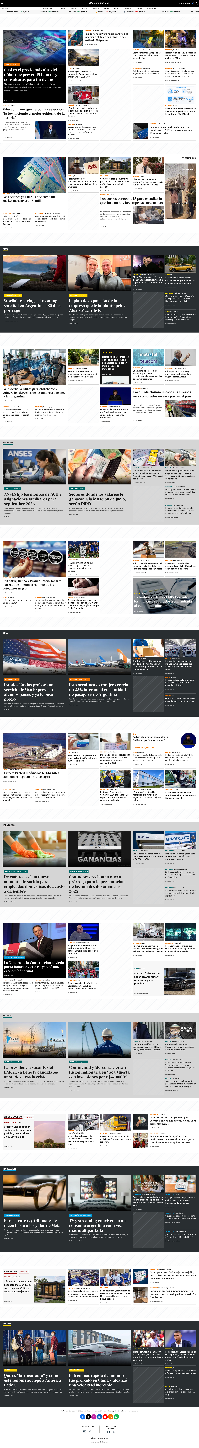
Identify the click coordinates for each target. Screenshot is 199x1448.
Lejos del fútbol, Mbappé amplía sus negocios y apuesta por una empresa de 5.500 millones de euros (180, 1355)
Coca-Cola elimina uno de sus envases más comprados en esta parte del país (162, 394)
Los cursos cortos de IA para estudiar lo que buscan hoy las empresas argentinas (131, 200)
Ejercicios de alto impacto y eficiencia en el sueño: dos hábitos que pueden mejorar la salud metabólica (115, 363)
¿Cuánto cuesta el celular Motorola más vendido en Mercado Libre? (180, 1235)
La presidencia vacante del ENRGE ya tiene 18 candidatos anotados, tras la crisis (31, 1072)
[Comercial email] (108, 1432)
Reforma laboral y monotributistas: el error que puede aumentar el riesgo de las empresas (83, 182)
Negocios (117, 8)
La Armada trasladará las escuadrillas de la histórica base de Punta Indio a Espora (180, 566)
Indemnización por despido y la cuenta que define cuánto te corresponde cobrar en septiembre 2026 (115, 759)
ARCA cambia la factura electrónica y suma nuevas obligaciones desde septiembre (180, 893)
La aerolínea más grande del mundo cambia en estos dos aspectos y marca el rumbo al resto (179, 665)
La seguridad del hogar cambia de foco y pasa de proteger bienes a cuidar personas (180, 1200)
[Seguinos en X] (88, 1416)
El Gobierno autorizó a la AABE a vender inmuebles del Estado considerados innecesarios (179, 758)
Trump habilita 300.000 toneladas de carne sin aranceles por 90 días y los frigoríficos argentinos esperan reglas (50, 604)
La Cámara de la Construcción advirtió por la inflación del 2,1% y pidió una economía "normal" (34, 966)
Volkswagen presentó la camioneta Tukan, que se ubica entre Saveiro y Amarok (82, 74)
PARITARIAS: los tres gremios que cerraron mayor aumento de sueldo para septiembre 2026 (173, 1120)
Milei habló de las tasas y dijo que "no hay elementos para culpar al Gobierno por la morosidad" (114, 413)
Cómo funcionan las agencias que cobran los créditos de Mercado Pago (147, 55)
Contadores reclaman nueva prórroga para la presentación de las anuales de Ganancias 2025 (97, 884)
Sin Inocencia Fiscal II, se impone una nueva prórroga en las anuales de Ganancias (180, 875)
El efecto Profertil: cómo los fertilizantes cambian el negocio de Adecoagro (31, 775)
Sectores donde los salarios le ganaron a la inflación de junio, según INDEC (97, 499)
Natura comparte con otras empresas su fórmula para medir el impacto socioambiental (83, 374)
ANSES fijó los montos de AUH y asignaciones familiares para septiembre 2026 (33, 499)
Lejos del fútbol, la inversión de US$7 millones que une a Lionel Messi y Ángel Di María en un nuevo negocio (115, 1294)
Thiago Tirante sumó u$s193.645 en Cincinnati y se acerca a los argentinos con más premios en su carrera (148, 1355)
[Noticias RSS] (110, 1416)
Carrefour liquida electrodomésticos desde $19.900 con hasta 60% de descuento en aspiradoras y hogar (81, 1139)
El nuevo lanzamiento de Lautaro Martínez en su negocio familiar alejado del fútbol (148, 182)
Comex (139, 8)
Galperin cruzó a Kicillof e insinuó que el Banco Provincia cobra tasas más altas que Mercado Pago (180, 74)
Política (73, 8)
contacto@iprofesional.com (99, 1442)
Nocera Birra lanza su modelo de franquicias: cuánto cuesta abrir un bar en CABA (180, 55)
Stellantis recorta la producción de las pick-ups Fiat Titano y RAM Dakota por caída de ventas (180, 317)
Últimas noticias (48, 8)
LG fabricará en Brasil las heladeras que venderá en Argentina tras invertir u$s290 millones (147, 796)
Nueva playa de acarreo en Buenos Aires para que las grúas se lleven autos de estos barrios (148, 949)
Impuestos (95, 8)
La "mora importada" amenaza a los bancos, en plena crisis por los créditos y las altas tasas (49, 412)
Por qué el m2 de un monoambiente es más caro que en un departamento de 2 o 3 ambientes (173, 1294)
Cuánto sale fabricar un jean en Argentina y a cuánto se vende (146, 72)
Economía (62, 8)
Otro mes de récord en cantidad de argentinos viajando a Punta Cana (180, 700)
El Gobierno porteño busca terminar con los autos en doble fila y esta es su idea (180, 795)
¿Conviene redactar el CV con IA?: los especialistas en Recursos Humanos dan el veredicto (179, 299)
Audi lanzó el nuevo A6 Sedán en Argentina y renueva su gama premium (147, 978)
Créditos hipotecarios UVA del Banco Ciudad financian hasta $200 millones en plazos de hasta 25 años (18, 413)
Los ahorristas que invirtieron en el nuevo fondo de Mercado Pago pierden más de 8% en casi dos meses (148, 474)
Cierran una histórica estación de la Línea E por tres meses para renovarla (115, 1139)
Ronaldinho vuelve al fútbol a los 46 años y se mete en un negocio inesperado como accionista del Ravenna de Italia (18, 987)
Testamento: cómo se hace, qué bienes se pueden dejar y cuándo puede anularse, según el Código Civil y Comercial (83, 604)
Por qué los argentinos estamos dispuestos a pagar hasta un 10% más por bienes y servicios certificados (180, 474)
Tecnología (128, 8)
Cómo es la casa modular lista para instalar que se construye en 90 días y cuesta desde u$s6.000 (114, 182)
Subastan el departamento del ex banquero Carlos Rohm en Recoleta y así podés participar (147, 566)
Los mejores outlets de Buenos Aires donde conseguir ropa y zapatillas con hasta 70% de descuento (180, 492)
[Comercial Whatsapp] (114, 1432)
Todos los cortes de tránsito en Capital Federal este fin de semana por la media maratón (82, 986)
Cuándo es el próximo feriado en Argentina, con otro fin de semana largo (180, 1392)
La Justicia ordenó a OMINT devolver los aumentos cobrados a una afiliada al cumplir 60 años (163, 601)
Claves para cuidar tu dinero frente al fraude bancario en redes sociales (180, 1217)
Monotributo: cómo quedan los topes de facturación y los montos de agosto (180, 856)
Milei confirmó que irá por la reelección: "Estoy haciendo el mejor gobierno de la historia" (34, 113)
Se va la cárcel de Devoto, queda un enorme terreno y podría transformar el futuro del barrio (83, 1294)
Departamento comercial (111, 1428)
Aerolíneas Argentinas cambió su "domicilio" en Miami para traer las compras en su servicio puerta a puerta (147, 665)
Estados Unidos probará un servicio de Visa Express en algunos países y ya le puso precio (28, 692)
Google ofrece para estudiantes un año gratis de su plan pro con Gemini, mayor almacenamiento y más (148, 1201)
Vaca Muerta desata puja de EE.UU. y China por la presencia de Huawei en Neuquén (50, 219)
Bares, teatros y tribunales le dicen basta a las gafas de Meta (32, 1223)
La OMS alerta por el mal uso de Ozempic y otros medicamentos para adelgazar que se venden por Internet (17, 796)
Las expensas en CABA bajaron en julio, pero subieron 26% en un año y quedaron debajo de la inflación (173, 1275)
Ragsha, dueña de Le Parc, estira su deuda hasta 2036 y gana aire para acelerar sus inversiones (50, 795)
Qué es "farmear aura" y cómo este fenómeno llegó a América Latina (32, 1380)
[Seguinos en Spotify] (116, 1416)
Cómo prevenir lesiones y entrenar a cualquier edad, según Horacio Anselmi (178, 374)
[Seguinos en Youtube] (105, 1416)
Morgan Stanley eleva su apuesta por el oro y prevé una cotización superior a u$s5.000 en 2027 (49, 985)
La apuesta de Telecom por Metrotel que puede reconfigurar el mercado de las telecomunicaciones (147, 374)
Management (151, 8)
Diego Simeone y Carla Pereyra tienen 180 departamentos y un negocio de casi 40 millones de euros (148, 281)
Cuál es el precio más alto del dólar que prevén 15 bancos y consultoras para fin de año (30, 74)
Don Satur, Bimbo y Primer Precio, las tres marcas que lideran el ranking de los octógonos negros (32, 585)
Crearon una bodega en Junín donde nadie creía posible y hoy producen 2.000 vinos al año (18, 1132)
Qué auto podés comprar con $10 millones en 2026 (17, 601)
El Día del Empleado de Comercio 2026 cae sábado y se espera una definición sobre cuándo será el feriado (114, 796)
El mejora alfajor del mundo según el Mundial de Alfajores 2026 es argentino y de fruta (180, 683)
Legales (106, 8)
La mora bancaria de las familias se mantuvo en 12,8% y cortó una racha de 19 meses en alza (172, 130)
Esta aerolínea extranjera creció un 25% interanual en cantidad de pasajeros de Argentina (98, 689)
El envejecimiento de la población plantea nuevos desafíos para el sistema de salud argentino (147, 758)
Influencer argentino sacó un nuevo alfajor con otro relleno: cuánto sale (180, 1372)
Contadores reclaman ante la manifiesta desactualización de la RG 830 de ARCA (148, 856)
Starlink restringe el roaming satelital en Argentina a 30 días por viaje (32, 305)
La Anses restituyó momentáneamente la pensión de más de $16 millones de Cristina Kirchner (17, 220)
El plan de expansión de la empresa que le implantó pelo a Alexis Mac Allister (98, 305)
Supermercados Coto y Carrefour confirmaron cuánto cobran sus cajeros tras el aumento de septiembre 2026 (172, 1139)
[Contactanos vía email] (84, 1431)
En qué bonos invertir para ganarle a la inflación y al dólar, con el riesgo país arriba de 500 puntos (106, 37)
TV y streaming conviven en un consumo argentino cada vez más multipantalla (97, 1225)
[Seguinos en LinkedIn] (99, 1416)
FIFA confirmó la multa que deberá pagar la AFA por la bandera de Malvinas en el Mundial (80, 566)
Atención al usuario (87, 1427)
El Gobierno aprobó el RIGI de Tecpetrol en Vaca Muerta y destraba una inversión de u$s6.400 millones (180, 1066)
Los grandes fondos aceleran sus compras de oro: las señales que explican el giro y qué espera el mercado (82, 131)
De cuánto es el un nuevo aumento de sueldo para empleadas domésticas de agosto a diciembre (34, 884)
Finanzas (84, 8)
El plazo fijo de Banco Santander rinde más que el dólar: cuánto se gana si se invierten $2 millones (179, 511)
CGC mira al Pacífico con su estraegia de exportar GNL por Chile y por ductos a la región (147, 1047)
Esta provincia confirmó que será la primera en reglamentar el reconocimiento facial (180, 949)
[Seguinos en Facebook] (82, 1416)
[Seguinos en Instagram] (93, 1416)
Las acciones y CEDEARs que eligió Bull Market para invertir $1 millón (30, 199)
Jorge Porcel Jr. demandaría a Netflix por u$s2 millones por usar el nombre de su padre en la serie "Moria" (83, 949)
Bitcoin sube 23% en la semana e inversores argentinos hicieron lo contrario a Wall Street (180, 111)
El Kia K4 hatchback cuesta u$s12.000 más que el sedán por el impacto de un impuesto (180, 280)
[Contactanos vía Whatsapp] (90, 1431)
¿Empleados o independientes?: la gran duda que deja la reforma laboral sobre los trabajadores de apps (83, 112)
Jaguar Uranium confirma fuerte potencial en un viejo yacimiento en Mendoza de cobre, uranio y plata (180, 1084)
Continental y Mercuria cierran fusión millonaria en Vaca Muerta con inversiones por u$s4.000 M (99, 1072)
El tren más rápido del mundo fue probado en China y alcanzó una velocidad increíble (98, 1380)
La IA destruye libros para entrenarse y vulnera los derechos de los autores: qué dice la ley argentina (34, 393)
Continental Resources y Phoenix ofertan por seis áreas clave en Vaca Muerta (179, 1047)
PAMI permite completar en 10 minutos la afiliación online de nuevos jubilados (82, 758)
